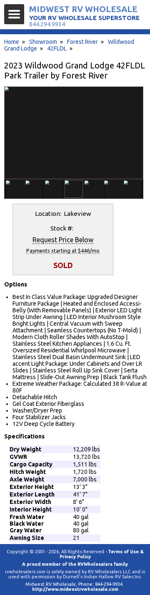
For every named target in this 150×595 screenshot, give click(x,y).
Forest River (82, 41)
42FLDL (57, 48)
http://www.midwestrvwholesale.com (75, 589)
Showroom (43, 41)
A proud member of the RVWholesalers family (75, 564)
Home (11, 41)
